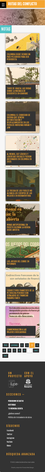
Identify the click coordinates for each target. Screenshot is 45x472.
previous (14, 345)
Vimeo (9, 446)
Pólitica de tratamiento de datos (20, 417)
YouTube (9, 442)
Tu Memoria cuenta (15, 408)
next (36, 350)
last (5, 356)
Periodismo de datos (16, 401)
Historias (12, 405)
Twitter (9, 434)
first (5, 345)
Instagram (10, 438)
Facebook (10, 430)
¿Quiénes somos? (14, 414)
